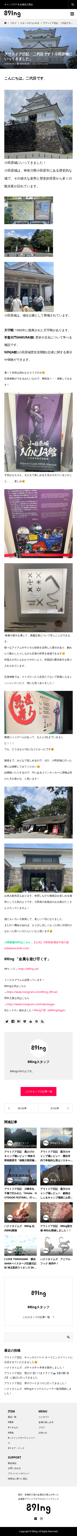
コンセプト (43, 1416)
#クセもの (13, 1427)
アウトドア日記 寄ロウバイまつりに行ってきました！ (35, 1383)
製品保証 (12, 1463)
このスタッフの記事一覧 (38, 1091)
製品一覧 (12, 1416)
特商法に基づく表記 (17, 1478)
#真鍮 (11, 1432)
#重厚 (11, 1422)
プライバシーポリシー (18, 1473)
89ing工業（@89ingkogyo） (50, 1010)
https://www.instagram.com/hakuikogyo (31, 1004)
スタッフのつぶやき (40, 63)
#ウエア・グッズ (16, 1448)
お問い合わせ (14, 1468)
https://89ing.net (28, 968)
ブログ (41, 1427)
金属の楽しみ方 (46, 1422)
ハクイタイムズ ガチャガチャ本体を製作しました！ (34, 1367)
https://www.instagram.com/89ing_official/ (32, 992)
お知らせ (42, 1432)
